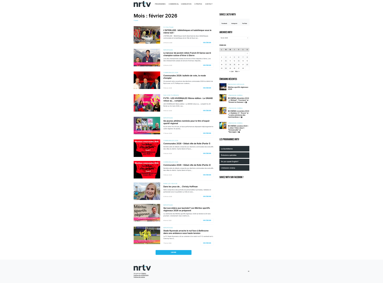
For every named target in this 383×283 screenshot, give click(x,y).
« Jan (232, 71)
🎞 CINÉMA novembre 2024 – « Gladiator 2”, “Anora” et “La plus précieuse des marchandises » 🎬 (238, 114)
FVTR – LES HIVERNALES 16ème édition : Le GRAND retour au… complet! (188, 99)
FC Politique (168, 27)
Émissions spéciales (236, 84)
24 (226, 68)
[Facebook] (240, 4)
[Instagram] (243, 4)
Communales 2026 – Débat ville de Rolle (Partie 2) (187, 165)
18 (230, 64)
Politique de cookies (139, 277)
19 (234, 64)
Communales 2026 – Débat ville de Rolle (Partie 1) (186, 143)
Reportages (168, 50)
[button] (248, 4)
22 (247, 64)
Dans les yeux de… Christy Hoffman (180, 186)
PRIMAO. (143, 273)
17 (226, 64)
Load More (173, 252)
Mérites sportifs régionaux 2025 (238, 88)
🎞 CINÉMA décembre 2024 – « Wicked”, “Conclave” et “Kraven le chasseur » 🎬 (238, 100)
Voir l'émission (207, 43)
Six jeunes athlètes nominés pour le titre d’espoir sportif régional (186, 122)
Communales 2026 (170, 72)
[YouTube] (245, 4)
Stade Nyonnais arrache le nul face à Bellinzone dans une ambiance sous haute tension (186, 231)
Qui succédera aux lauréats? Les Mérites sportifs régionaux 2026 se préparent (186, 209)
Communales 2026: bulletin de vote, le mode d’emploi (184, 76)
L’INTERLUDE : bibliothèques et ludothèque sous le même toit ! (187, 31)
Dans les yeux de (170, 183)
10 (226, 61)
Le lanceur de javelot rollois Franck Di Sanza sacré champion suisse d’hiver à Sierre (187, 54)
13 (238, 61)
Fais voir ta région (171, 95)
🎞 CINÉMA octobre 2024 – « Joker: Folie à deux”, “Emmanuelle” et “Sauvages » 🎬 (238, 129)
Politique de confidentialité (141, 275)
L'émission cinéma (235, 95)
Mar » (237, 71)
